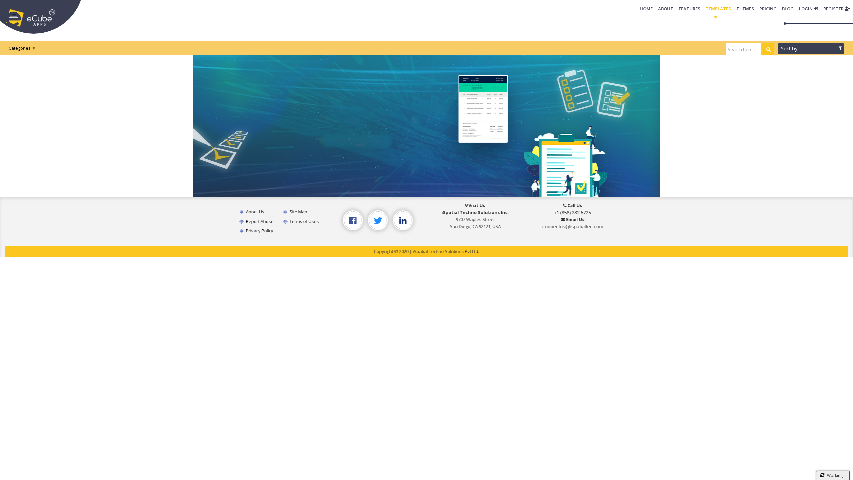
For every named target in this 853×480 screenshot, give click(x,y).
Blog (788, 9)
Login (806, 9)
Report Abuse (259, 221)
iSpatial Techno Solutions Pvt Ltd (445, 251)
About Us (254, 212)
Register (834, 9)
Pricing (768, 9)
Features (689, 9)
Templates (718, 9)
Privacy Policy (259, 231)
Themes (745, 9)
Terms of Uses (304, 221)
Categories (20, 48)
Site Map (298, 212)
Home (647, 8)
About (665, 9)
